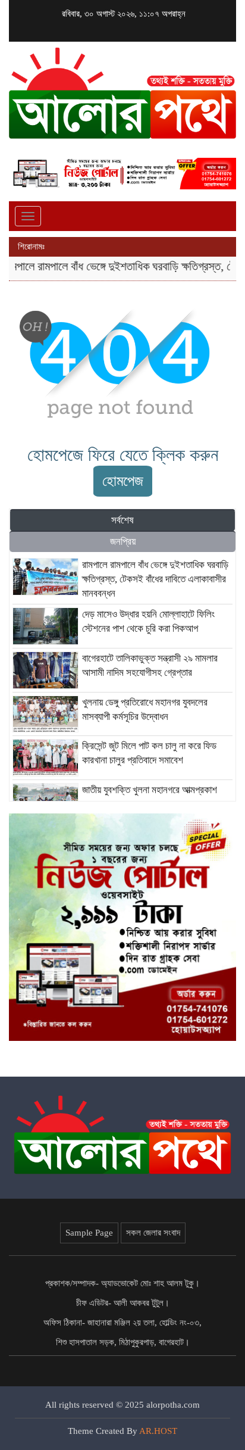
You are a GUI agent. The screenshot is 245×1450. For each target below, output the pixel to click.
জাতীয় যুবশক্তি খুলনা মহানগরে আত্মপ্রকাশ (149, 790)
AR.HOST (158, 1431)
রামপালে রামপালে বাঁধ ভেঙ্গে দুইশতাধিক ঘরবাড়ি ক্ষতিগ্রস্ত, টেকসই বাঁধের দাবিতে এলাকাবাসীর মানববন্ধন (155, 579)
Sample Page (89, 1232)
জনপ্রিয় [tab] (123, 541)
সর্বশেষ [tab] (122, 520)
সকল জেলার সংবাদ (153, 1232)
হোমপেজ (122, 481)
